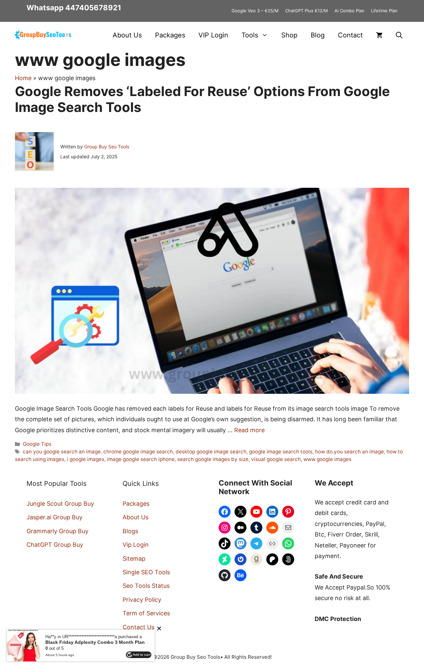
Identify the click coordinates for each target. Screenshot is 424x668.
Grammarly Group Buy (57, 531)
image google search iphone (141, 459)
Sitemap (134, 558)
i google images (85, 459)
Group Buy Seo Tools (106, 146)
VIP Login (213, 35)
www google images (327, 459)
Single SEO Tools (146, 572)
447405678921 (93, 7)
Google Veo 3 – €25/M (255, 10)
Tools (249, 35)
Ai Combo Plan (349, 10)
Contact (350, 35)
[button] (399, 35)
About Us (127, 35)
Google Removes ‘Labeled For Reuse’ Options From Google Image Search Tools (202, 99)
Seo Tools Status (146, 585)
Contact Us (138, 627)
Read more (249, 430)
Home (23, 78)
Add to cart (141, 654)
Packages (170, 35)
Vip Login (136, 544)
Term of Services (146, 613)
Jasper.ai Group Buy (54, 517)
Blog (318, 35)
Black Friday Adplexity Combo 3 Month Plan (95, 642)
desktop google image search (211, 451)
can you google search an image (62, 451)
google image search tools (280, 451)
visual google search (276, 459)
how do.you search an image (349, 451)
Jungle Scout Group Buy (60, 503)
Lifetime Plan (384, 10)
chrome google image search (138, 451)
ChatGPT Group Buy (54, 544)
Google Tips (37, 444)
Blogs (130, 531)
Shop (289, 35)
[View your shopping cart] (379, 35)
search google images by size (212, 459)
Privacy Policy (142, 599)
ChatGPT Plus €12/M (306, 10)
